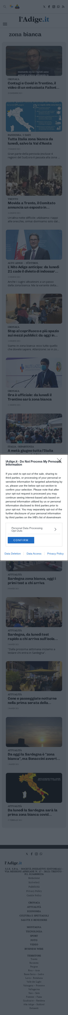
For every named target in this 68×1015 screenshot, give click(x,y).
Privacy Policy (55, 553)
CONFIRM (21, 540)
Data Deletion (13, 553)
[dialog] (34, 507)
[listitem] (34, 529)
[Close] (60, 461)
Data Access (34, 553)
